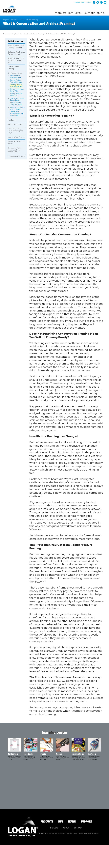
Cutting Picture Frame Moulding (16, 81)
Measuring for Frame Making (15, 77)
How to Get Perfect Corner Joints (17, 99)
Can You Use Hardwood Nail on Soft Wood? (16, 114)
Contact (89, 2)
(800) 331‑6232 (94, 833)
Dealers (77, 2)
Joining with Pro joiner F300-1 (16, 95)
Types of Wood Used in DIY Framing (17, 108)
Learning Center (14, 34)
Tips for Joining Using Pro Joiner (16, 104)
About (83, 2)
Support (89, 13)
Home (5, 34)
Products (60, 13)
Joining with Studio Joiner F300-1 (17, 90)
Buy (70, 13)
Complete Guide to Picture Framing (32, 34)
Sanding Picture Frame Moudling (16, 86)
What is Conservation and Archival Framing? (60, 34)
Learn (78, 13)
